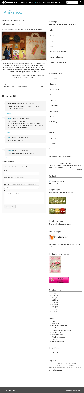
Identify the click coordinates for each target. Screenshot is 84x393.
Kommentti (7, 191)
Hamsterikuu (55, 363)
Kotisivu (20, 184)
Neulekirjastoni (56, 332)
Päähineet (67, 367)
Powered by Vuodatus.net (73, 390)
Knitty (52, 35)
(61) (55, 298)
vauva (63, 370)
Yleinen (57, 370)
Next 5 (51, 167)
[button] (35, 2)
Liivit (76, 365)
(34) (55, 295)
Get (51, 78)
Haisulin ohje (56, 328)
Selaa (41, 2)
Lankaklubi (66, 365)
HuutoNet (53, 143)
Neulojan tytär (51, 367)
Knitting (52, 89)
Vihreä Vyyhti (54, 122)
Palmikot (60, 367)
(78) (55, 302)
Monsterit (79, 365)
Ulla (51, 30)
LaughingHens (54, 105)
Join (50, 165)
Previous (59, 165)
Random (70, 165)
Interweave (53, 57)
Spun (51, 46)
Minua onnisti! (12, 24)
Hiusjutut (71, 363)
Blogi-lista (53, 138)
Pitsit (64, 367)
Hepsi (9, 118)
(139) (55, 309)
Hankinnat (60, 363)
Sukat (72, 367)
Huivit (74, 363)
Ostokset (57, 367)
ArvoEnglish (55, 323)
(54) (55, 300)
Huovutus (78, 363)
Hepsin (31, 63)
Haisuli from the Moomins (60, 325)
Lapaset (71, 365)
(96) (55, 304)
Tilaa (50, 224)
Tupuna (10, 150)
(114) (55, 307)
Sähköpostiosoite (14, 177)
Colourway (53, 84)
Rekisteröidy (50, 2)
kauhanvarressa (58, 149)
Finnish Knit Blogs (65, 163)
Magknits (53, 41)
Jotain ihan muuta (52, 365)
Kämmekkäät (61, 365)
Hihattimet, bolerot (65, 363)
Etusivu (23, 2)
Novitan (52, 51)
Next (64, 165)
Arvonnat (50, 363)
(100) (55, 311)
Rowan (52, 116)
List (54, 165)
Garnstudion (54, 62)
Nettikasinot (30, 2)
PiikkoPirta (53, 100)
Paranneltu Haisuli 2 (58, 335)
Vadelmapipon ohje (58, 341)
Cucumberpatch (55, 111)
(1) (54, 293)
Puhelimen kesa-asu (58, 337)
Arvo (53, 321)
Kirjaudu (57, 2)
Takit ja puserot (77, 367)
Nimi (6, 170)
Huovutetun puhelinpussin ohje (61, 330)
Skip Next (68, 167)
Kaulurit (57, 365)
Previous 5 (77, 165)
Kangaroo (53, 95)
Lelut (74, 365)
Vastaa (8, 113)
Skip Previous (58, 167)
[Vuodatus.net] (10, 390)
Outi (9, 138)
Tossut (50, 370)
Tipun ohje (55, 339)
